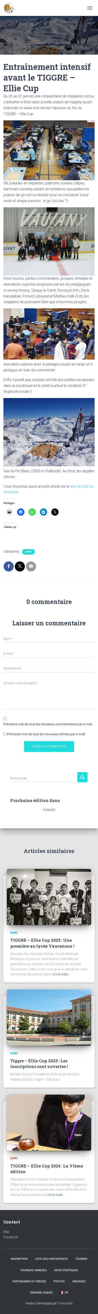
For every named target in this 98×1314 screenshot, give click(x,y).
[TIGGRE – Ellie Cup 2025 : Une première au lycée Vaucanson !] (49, 896)
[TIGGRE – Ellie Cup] (10, 8)
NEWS (28, 551)
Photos (59, 1281)
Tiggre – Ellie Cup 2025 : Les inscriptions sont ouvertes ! (39, 1063)
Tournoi (81, 1259)
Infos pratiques (66, 1270)
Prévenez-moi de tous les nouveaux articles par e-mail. (46, 734)
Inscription (19, 1259)
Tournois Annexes (33, 1270)
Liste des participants (51, 1259)
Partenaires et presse (29, 1281)
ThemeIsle (65, 1303)
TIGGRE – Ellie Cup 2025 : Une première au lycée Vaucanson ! (42, 943)
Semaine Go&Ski (41, 1292)
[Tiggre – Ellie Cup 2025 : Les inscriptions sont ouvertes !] (49, 1017)
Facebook (10, 1237)
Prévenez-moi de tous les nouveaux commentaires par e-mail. (48, 724)
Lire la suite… (61, 974)
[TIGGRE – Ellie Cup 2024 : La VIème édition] (49, 1122)
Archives (79, 1281)
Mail (6, 1232)
